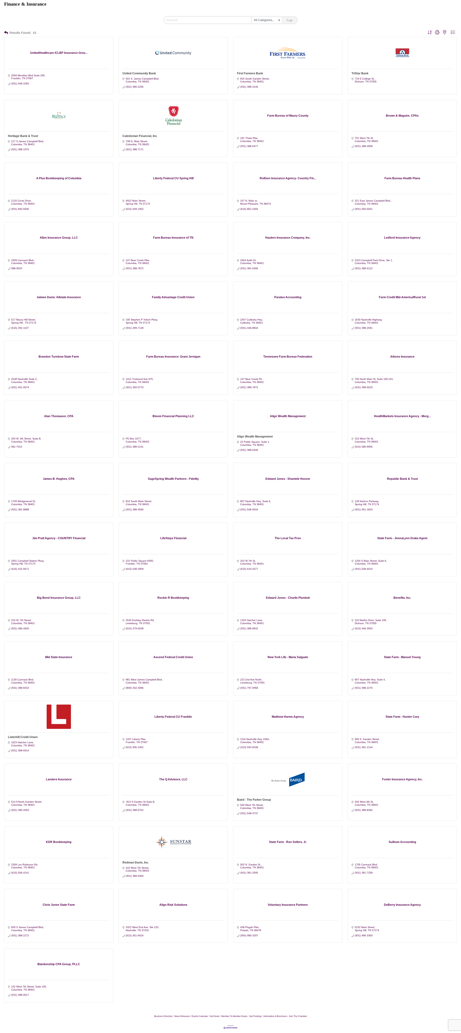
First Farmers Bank (250, 73)
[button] (6, 33)
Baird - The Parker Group (254, 799)
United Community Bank (139, 73)
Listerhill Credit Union (23, 737)
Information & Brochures (275, 1016)
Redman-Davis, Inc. (135, 862)
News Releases (182, 1016)
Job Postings (255, 1016)
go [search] (291, 20)
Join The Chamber (298, 1016)
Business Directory (163, 1016)
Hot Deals (215, 1016)
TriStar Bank (360, 73)
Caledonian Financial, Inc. (140, 135)
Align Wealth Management (255, 436)
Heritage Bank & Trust (23, 135)
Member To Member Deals (234, 1016)
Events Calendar (200, 1016)
